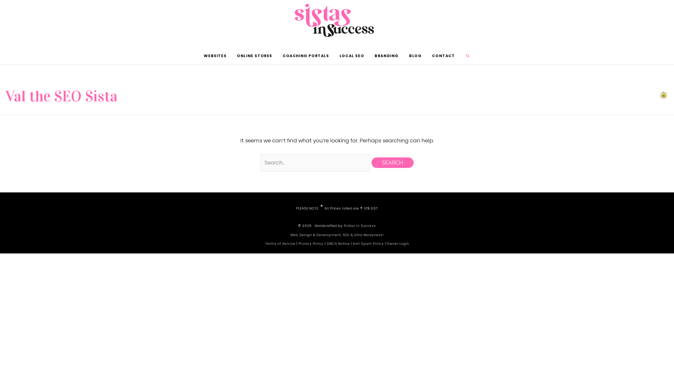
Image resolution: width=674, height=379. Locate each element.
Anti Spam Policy (368, 243)
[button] (467, 55)
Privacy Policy (311, 243)
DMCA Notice (338, 243)
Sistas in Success (360, 225)
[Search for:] (315, 162)
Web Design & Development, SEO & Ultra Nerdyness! (337, 235)
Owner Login (398, 243)
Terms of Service (280, 243)
